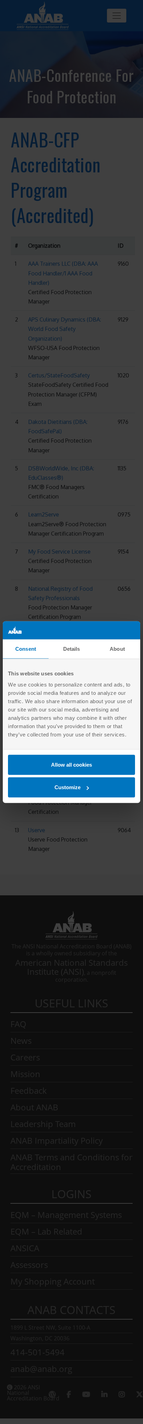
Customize (67, 787)
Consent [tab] (25, 649)
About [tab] (117, 649)
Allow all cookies (71, 764)
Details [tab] (71, 649)
